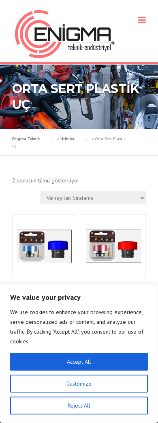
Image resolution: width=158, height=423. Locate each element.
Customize (79, 383)
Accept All (79, 361)
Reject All (79, 405)
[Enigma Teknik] (65, 33)
